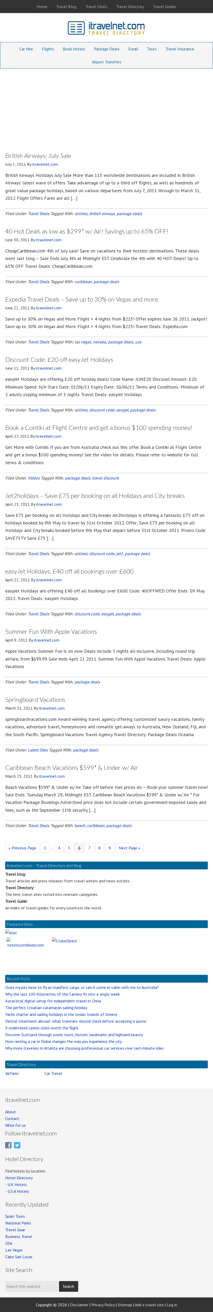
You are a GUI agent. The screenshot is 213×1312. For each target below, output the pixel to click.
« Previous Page (22, 849)
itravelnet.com (106, 29)
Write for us (15, 1125)
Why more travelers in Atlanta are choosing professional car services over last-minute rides (84, 1048)
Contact (12, 1118)
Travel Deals (38, 213)
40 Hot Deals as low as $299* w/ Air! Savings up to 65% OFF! (86, 231)
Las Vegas (14, 1250)
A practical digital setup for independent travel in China (53, 1000)
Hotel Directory (19, 1177)
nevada (99, 341)
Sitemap (125, 1304)
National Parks (18, 1223)
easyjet (122, 409)
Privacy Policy (103, 1304)
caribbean (83, 281)
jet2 (119, 553)
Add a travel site (149, 1304)
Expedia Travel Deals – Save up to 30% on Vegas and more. (82, 299)
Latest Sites (38, 749)
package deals (129, 213)
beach (80, 825)
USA (8, 1243)
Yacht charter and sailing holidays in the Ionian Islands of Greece (61, 1014)
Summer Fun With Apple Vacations (51, 631)
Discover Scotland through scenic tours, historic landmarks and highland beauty (74, 1034)
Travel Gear (15, 1229)
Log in (172, 1304)
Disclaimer (79, 1304)
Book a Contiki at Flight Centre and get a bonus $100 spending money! (98, 427)
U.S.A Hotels (18, 1191)
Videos (34, 478)
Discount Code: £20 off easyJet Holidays (59, 359)
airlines (81, 213)
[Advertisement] (106, 107)
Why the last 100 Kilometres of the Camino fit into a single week (62, 994)
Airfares (12, 1073)
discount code (101, 409)
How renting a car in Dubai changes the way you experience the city (63, 1041)
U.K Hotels (17, 1184)
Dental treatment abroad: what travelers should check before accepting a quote (75, 1021)
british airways (102, 213)
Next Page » (129, 849)
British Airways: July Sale (38, 155)
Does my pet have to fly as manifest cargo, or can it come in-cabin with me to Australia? (82, 987)
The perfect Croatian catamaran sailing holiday (46, 1007)
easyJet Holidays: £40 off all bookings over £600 (69, 571)
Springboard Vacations (35, 699)
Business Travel (18, 1236)
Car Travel (53, 1073)
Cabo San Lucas (18, 1256)
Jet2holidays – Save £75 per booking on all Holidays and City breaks (95, 495)
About (10, 1111)
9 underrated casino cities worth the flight (41, 1027)
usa (138, 341)
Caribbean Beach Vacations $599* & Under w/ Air (71, 767)
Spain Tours (15, 1216)
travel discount (105, 478)
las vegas (83, 341)
